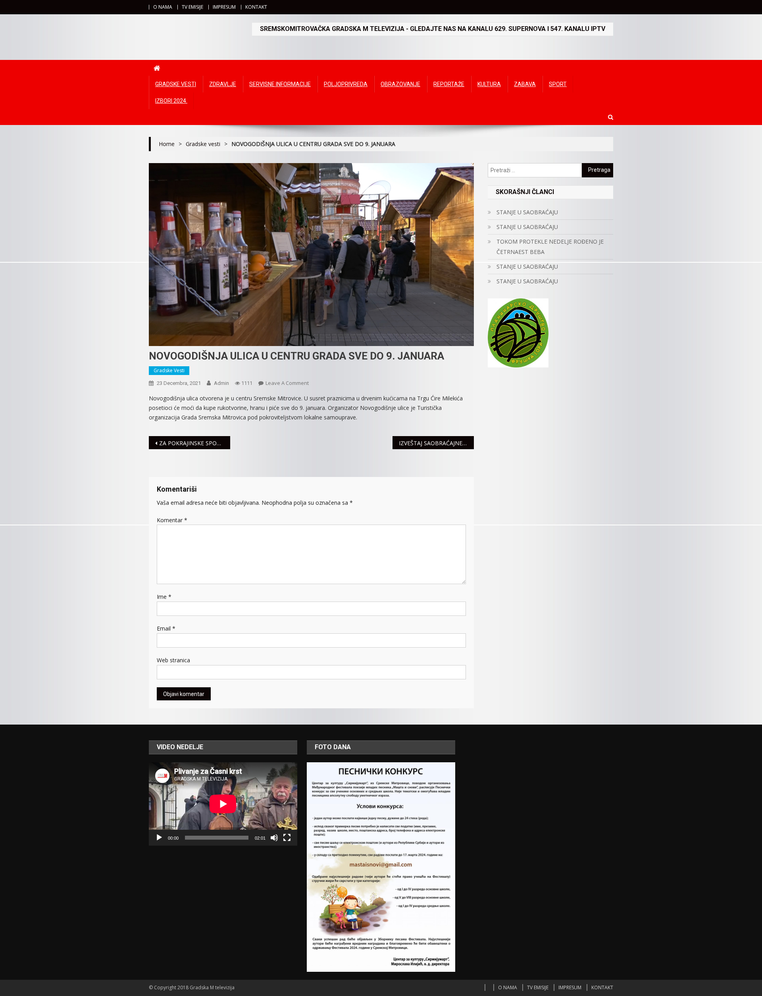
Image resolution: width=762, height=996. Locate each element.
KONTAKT (256, 7)
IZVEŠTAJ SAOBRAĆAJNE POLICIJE (436, 443)
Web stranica (173, 660)
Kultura (489, 84)
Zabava (525, 84)
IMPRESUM (224, 7)
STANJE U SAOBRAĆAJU (527, 212)
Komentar (172, 520)
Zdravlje (222, 84)
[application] (223, 804)
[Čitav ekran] (287, 838)
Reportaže (448, 84)
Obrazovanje (400, 84)
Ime (164, 596)
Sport (558, 84)
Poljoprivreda (346, 84)
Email (166, 628)
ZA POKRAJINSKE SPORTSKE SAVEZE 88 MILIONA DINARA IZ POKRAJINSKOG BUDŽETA (194, 443)
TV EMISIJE (192, 7)
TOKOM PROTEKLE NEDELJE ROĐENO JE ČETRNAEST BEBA (550, 247)
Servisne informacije (280, 84)
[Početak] (159, 838)
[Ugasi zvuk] (274, 838)
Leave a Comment (287, 382)
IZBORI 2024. (171, 101)
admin (221, 383)
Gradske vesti (175, 84)
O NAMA (162, 7)
